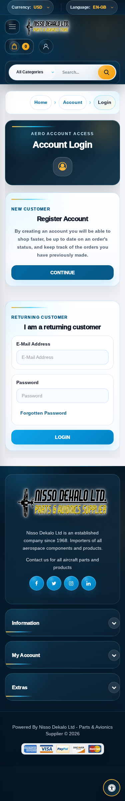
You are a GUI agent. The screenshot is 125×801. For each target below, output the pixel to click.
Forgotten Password (43, 413)
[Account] (46, 46)
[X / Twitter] (54, 583)
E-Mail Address (33, 344)
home (40, 102)
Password (27, 382)
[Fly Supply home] (62, 503)
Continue (62, 272)
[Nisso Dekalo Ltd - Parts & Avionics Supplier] (47, 27)
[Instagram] (71, 583)
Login (104, 102)
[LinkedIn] (88, 583)
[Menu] (12, 27)
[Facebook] (36, 583)
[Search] (107, 72)
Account (72, 102)
